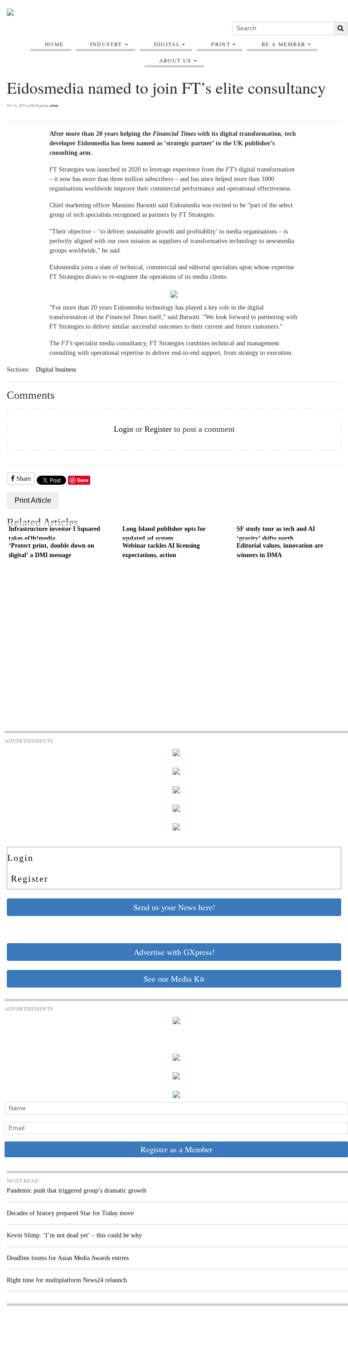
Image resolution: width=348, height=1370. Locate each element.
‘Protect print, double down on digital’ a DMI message (51, 550)
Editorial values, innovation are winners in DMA (280, 550)
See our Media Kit (174, 978)
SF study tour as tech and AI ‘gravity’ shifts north (276, 533)
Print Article (32, 500)
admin (53, 106)
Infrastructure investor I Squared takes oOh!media (54, 533)
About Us (175, 60)
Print (220, 44)
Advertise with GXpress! (174, 951)
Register (158, 429)
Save (82, 480)
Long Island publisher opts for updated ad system (164, 533)
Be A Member (283, 44)
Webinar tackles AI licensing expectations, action (161, 550)
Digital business (56, 369)
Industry (106, 44)
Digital (167, 44)
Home (54, 44)
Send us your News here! (174, 907)
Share (22, 478)
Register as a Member (176, 1149)
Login (123, 429)
